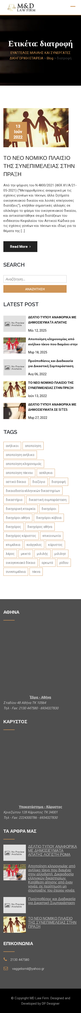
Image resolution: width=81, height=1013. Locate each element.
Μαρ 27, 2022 (37, 417)
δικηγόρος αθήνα (39, 527)
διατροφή (59, 482)
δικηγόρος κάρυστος (21, 536)
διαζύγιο (38, 482)
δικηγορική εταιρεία (20, 509)
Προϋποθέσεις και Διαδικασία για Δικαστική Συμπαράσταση (51, 363)
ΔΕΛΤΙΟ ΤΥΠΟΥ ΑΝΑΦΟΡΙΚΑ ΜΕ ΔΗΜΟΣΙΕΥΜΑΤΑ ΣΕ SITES (52, 407)
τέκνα (36, 571)
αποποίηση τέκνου (19, 473)
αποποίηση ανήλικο (20, 455)
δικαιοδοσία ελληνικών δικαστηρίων (33, 491)
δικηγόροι (49, 509)
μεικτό (26, 554)
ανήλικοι (12, 446)
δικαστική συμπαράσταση (48, 500)
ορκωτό (47, 563)
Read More (19, 247)
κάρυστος (55, 545)
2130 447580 (19, 960)
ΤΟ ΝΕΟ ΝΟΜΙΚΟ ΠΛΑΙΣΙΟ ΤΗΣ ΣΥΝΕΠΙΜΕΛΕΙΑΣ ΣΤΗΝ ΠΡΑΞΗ (39, 166)
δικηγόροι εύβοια (48, 518)
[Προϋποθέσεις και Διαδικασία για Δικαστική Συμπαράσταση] (14, 367)
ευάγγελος (34, 545)
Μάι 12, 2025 (37, 330)
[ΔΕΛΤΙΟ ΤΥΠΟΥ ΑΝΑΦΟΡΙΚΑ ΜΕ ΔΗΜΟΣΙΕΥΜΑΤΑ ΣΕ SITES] (14, 411)
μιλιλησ (60, 554)
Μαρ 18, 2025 (37, 352)
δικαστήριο (14, 500)
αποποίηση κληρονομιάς (24, 464)
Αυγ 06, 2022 (37, 374)
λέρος (10, 554)
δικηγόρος (13, 527)
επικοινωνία (52, 536)
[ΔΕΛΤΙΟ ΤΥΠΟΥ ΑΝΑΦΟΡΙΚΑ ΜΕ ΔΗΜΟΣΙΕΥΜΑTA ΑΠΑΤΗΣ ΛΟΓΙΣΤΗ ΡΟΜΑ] (14, 323)
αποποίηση (33, 446)
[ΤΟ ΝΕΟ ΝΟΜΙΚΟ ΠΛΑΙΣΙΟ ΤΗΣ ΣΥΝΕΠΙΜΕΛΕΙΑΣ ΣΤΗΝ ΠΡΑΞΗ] (14, 389)
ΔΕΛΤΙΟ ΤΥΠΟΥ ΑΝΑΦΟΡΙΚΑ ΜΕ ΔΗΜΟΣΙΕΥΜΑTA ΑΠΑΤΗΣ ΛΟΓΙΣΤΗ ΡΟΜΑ (52, 320)
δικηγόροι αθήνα (18, 518)
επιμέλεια (13, 545)
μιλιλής (42, 554)
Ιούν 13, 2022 (37, 396)
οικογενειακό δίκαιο (20, 563)
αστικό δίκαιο (16, 482)
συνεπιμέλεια (16, 571)
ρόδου (63, 563)
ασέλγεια (45, 473)
